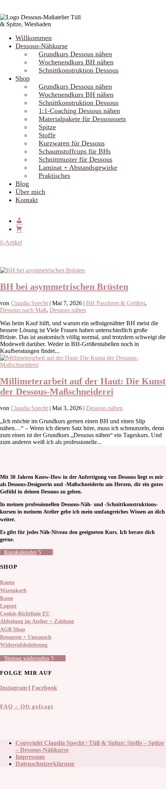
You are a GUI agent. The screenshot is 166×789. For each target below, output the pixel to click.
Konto (7, 582)
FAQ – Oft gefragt (26, 706)
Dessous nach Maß (23, 310)
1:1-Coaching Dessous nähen (79, 111)
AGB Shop (12, 629)
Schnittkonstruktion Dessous (79, 70)
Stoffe (47, 135)
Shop (22, 78)
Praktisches (54, 175)
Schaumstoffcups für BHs (75, 151)
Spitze (47, 127)
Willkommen (33, 38)
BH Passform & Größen (115, 303)
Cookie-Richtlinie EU (25, 614)
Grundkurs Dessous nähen (75, 54)
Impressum (30, 757)
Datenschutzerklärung (44, 763)
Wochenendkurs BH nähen (76, 62)
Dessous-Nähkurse (41, 46)
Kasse (6, 598)
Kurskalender (20, 552)
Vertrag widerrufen (26, 658)
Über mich (30, 192)
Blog (22, 184)
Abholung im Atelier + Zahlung (37, 621)
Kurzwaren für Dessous (72, 143)
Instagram (13, 687)
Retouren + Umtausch (25, 637)
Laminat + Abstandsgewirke (78, 167)
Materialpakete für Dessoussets (82, 119)
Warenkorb (13, 590)
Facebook (44, 687)
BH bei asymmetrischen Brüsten (64, 287)
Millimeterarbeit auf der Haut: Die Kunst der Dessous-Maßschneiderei (83, 386)
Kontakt (26, 200)
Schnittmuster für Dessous (75, 159)
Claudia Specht (29, 303)
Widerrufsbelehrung (23, 645)
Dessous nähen (67, 310)
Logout (8, 606)
